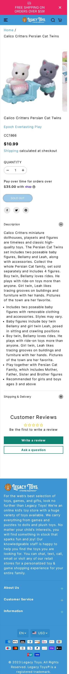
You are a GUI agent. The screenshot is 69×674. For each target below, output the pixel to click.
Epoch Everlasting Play (23, 127)
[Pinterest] (26, 210)
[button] (6, 20)
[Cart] (59, 20)
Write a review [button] (33, 440)
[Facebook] (7, 210)
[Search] (52, 20)
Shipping (11, 151)
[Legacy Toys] (34, 20)
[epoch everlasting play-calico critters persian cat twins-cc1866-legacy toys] (30, 81)
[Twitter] (16, 210)
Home (8, 30)
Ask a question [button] (33, 450)
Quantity (13, 162)
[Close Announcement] (60, 7)
